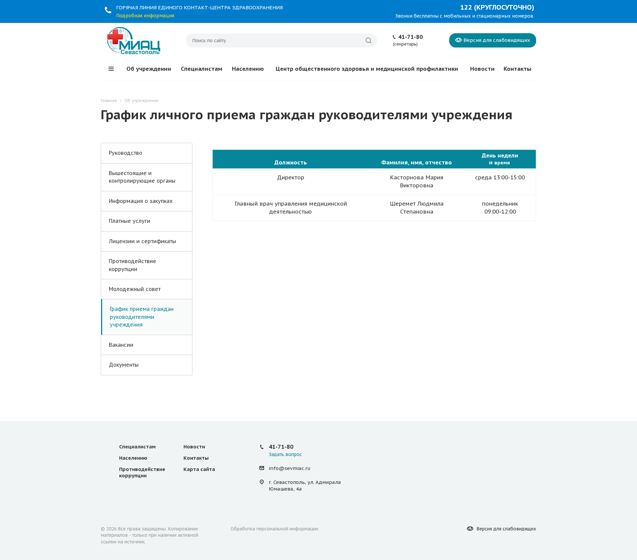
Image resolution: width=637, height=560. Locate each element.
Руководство (125, 152)
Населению (248, 68)
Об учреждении (148, 68)
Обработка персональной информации (274, 529)
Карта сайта (199, 469)
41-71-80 (410, 37)
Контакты (517, 68)
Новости (482, 68)
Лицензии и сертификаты (142, 241)
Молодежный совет (135, 289)
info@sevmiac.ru (290, 468)
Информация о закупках (141, 201)
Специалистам (201, 68)
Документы (124, 364)
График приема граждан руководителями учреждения (142, 317)
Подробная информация (145, 16)
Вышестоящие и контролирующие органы (142, 177)
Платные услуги (129, 221)
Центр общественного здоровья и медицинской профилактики (367, 68)
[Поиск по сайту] (368, 40)
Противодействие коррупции (132, 265)
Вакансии (121, 344)
